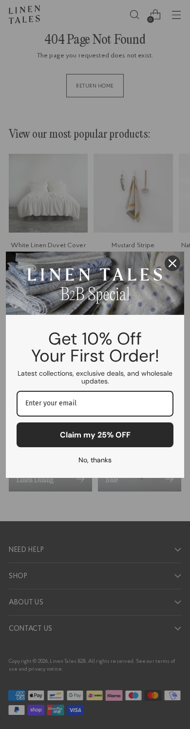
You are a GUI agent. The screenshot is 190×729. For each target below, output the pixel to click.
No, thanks (95, 460)
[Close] (172, 263)
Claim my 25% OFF (95, 435)
